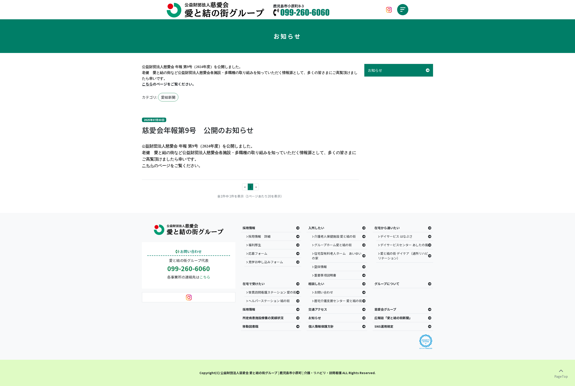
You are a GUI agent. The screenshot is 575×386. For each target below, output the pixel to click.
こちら (204, 277)
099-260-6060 (188, 268)
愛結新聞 (168, 97)
